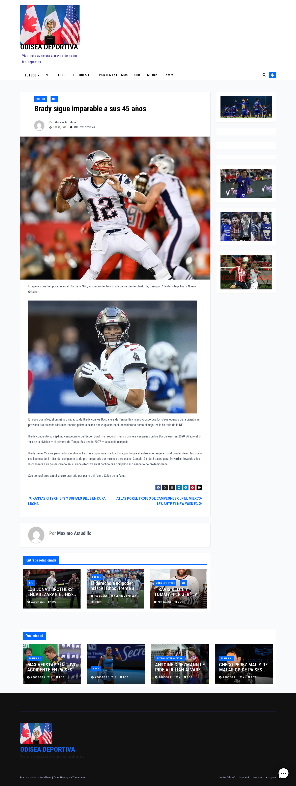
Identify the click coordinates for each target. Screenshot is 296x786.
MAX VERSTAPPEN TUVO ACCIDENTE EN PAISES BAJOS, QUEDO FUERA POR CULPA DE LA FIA (52, 672)
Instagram (271, 777)
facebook (244, 777)
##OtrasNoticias (84, 127)
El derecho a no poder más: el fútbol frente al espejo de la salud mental (113, 590)
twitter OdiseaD (227, 777)
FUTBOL (31, 75)
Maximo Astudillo (65, 122)
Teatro (169, 75)
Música (152, 75)
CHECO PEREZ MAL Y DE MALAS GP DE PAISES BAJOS (243, 670)
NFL (48, 75)
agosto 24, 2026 (42, 677)
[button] (264, 75)
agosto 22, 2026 (106, 677)
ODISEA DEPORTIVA (49, 47)
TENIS (62, 75)
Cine (137, 75)
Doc (180, 601)
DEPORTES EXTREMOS (112, 75)
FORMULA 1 (81, 75)
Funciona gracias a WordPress (36, 777)
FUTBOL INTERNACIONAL (170, 658)
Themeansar (78, 777)
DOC (54, 601)
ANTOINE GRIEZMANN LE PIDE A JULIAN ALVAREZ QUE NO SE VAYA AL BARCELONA (180, 672)
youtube (257, 777)
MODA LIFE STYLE (165, 583)
